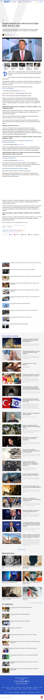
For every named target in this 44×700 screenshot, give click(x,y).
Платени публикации (31, 692)
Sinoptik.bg (15, 688)
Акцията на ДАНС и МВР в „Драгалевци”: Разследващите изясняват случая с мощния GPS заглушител (30, 463)
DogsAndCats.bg (29, 687)
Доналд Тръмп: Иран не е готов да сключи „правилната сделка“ (31, 511)
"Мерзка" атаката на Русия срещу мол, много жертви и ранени (24, 310)
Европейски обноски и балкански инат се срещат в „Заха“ (32, 583)
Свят (24, 1)
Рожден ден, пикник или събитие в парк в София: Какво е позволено (31, 375)
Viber (11, 234)
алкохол (4, 226)
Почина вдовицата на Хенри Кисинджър (19, 323)
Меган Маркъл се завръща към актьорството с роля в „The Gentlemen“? (30, 438)
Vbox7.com (8, 687)
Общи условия (16, 692)
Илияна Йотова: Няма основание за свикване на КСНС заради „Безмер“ (25, 276)
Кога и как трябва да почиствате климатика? (30, 598)
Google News (24, 234)
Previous (2, 67)
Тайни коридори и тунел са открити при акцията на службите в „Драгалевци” (24, 669)
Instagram (37, 234)
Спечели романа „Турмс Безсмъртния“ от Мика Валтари (32, 567)
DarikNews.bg (17, 687)
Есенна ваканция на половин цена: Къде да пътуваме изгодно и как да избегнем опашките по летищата (31, 536)
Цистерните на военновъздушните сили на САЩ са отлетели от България (24, 662)
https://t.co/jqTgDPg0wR (8, 88)
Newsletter (17, 234)
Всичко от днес (22, 549)
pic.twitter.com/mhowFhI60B (8, 158)
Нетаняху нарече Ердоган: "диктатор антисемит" (21, 317)
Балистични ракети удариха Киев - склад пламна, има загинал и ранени (32, 486)
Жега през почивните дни (16, 627)
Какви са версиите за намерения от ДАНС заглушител (31, 413)
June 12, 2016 (21, 144)
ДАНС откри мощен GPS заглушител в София (20, 303)
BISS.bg (40, 687)
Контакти (37, 692)
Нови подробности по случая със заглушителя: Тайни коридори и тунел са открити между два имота (31, 388)
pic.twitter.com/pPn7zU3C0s (8, 142)
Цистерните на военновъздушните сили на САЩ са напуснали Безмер (25, 262)
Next (41, 67)
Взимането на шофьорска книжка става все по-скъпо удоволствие (24, 296)
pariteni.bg (11, 292)
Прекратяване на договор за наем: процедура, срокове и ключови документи (24, 290)
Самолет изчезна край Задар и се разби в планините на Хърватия (31, 474)
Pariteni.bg (25, 688)
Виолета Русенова (8, 34)
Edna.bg (29, 688)
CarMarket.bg (35, 687)
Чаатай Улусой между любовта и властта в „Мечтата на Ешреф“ (11, 598)
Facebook (31, 234)
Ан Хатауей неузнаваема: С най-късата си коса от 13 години (23, 634)
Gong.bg (26, 222)
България (19, 1)
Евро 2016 (10, 226)
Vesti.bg (7, 2)
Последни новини (10, 336)
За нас (6, 692)
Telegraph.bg (35, 688)
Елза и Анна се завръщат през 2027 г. (10, 582)
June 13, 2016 (22, 90)
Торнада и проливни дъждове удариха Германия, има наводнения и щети (31, 426)
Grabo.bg (20, 688)
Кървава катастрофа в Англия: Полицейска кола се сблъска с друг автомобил (24, 283)
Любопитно (29, 1)
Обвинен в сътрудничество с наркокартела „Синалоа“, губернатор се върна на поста (32, 499)
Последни (14, 1)
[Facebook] (22, 693)
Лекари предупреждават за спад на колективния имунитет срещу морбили (31, 352)
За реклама (10, 692)
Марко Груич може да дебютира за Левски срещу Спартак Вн (23, 648)
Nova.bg (23, 687)
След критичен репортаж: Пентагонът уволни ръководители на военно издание (31, 451)
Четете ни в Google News (23, 683)
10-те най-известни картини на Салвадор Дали (11, 567)
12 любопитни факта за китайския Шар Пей (19, 614)
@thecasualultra (28, 140)
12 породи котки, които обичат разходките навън (21, 607)
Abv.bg (3, 687)
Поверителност (23, 692)
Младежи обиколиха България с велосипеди (20, 621)
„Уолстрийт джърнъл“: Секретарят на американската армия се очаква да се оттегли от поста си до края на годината (31, 524)
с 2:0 (25, 121)
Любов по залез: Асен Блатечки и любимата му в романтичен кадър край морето (25, 642)
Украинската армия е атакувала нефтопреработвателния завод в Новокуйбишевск (30, 340)
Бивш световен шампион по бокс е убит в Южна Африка (22, 269)
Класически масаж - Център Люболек (29, 364)
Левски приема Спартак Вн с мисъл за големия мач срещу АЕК (24, 655)
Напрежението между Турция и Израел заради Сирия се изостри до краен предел (31, 400)
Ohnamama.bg (9, 688)
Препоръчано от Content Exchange (36, 602)
